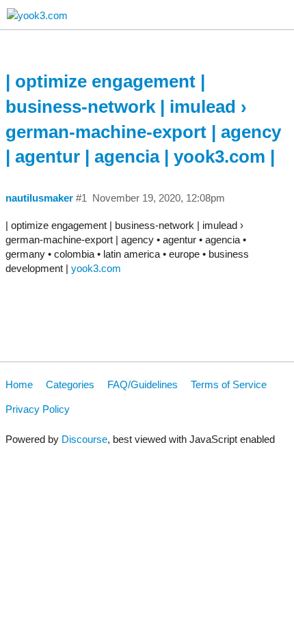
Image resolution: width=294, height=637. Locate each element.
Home (19, 384)
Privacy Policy (37, 409)
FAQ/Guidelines (142, 384)
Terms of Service (229, 384)
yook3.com (96, 268)
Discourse (84, 439)
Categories (70, 384)
